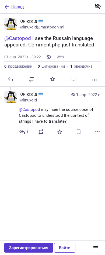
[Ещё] (94, 80)
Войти (65, 247)
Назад (17, 6)
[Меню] (96, 248)
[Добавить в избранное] (52, 79)
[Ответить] (10, 79)
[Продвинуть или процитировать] (31, 79)
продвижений (18, 66)
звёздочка (81, 66)
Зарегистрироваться (28, 247)
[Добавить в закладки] (73, 79)
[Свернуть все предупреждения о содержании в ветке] (97, 6)
